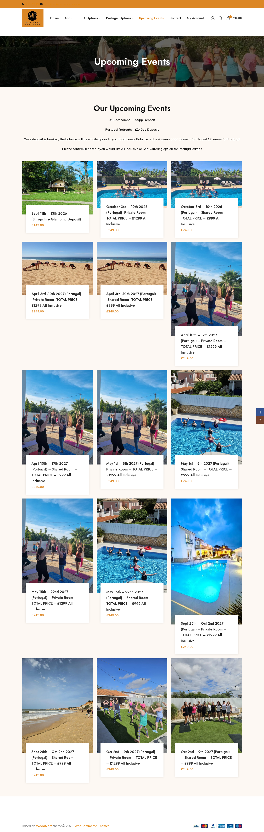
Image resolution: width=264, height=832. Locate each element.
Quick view (90, 176)
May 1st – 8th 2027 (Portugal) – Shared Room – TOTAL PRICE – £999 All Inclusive (206, 469)
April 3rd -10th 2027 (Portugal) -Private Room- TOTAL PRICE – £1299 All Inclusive (56, 299)
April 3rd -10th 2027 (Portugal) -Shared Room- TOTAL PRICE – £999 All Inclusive (131, 299)
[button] (90, 167)
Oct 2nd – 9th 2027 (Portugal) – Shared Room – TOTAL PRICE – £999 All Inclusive (206, 757)
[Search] (220, 18)
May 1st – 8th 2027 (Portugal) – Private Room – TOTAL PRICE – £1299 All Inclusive (132, 469)
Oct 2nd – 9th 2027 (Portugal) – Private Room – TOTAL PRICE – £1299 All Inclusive (131, 757)
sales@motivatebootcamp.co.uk (61, 4)
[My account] (213, 18)
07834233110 (32, 4)
